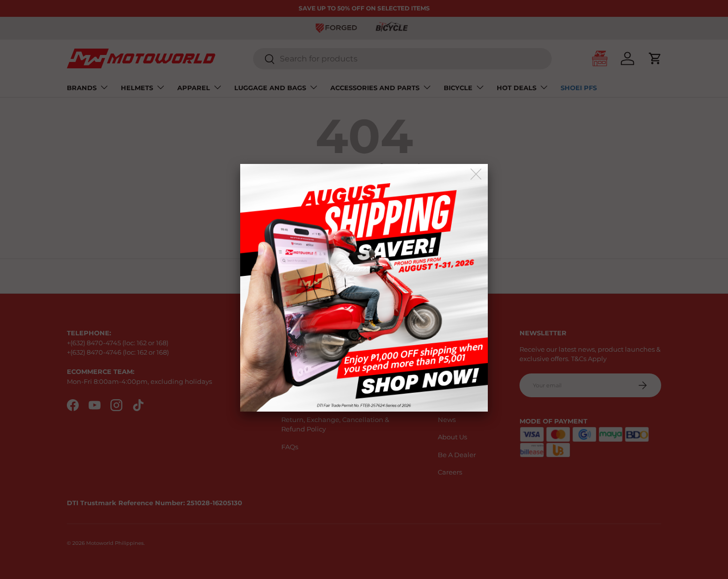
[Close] (476, 174)
